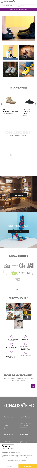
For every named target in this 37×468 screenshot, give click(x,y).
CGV (21, 441)
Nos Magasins (7, 441)
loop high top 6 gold (8, 113)
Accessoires (7, 429)
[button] (1, 104)
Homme (6, 425)
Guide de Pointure (25, 425)
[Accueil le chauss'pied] (10, 1)
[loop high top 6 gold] (11, 100)
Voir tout (18, 289)
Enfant (6, 427)
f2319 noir (24, 162)
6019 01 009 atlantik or (9, 162)
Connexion (23, 5)
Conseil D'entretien (25, 423)
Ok (33, 386)
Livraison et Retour (25, 427)
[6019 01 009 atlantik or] (11, 148)
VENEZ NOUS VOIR (18, 195)
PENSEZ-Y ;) (18, 231)
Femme (6, 423)
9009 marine (25, 115)
